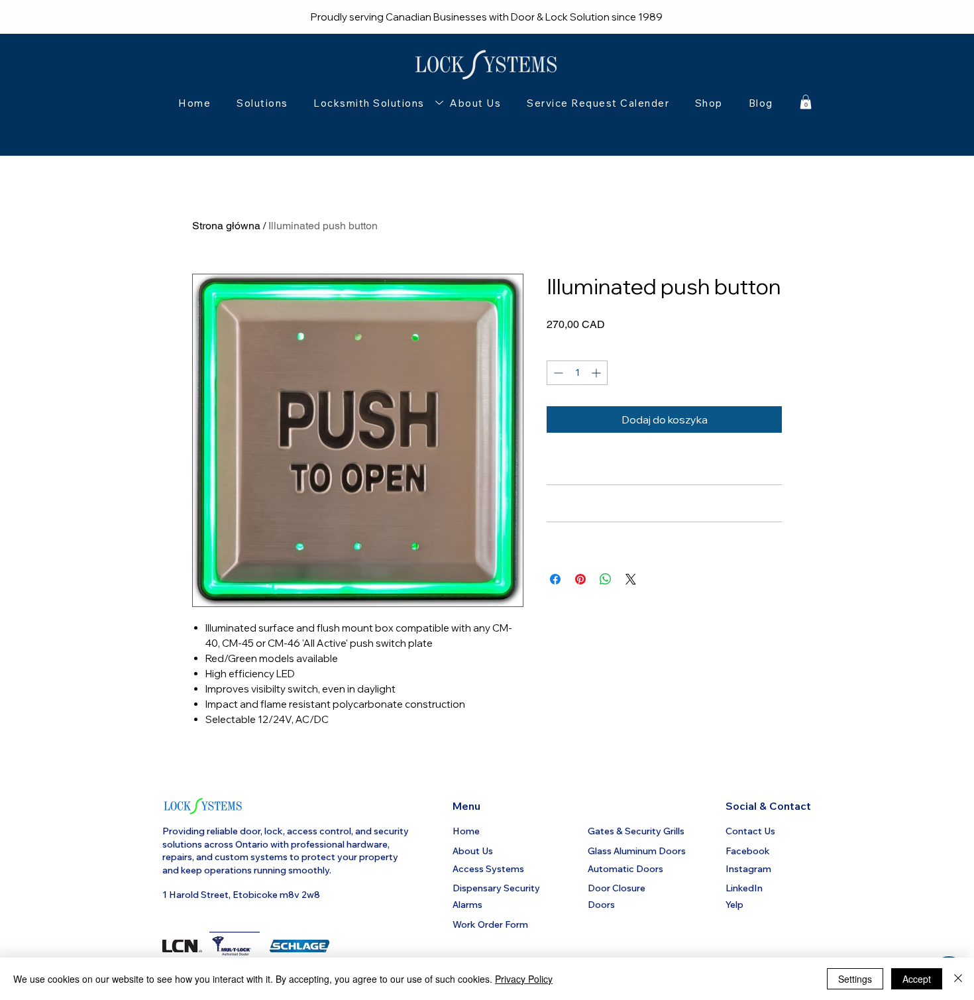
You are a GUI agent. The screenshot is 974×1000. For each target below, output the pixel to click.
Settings (855, 978)
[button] (369, 103)
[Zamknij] (958, 978)
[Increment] (597, 372)
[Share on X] (631, 579)
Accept (916, 978)
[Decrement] (557, 372)
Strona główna (226, 225)
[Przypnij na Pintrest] (580, 579)
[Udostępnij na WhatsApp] (606, 579)
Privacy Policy (524, 978)
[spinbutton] (577, 372)
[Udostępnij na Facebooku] (555, 579)
